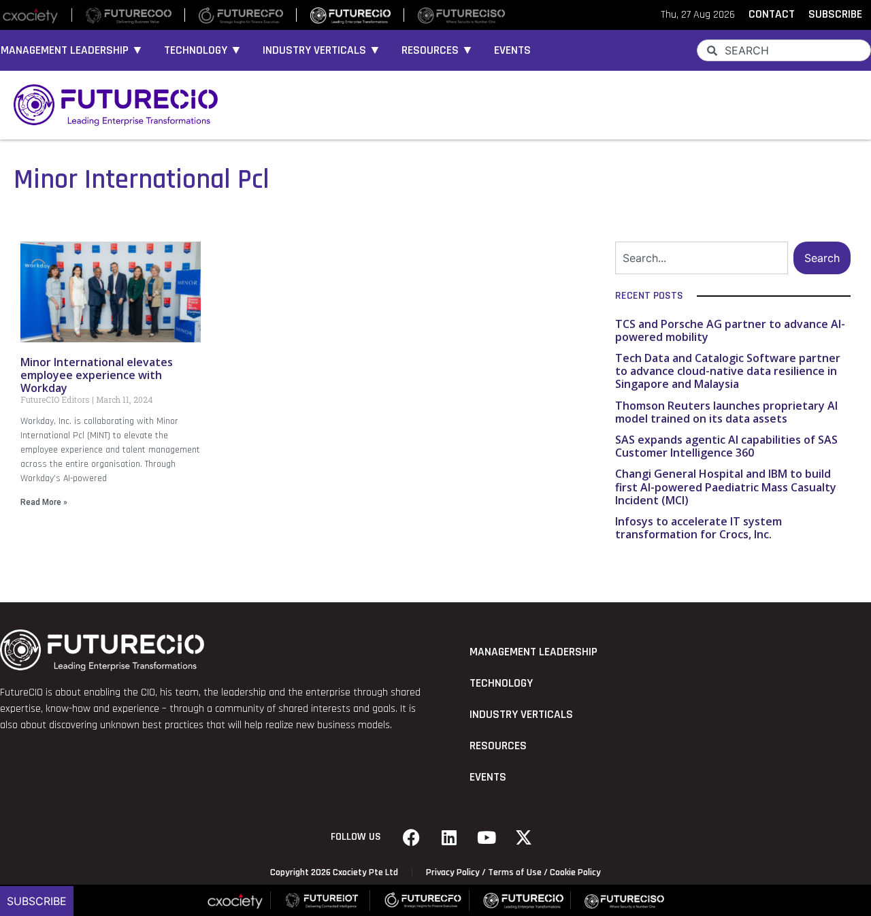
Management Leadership (533, 651)
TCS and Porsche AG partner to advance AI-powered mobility (730, 330)
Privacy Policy (453, 872)
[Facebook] (412, 837)
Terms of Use (515, 872)
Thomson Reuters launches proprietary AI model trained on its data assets (726, 412)
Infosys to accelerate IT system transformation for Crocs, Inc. (698, 528)
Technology (501, 683)
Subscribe (37, 901)
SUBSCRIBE (835, 14)
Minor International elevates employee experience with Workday (96, 375)
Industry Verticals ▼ (322, 50)
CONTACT (772, 14)
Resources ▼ (437, 50)
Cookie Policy (575, 872)
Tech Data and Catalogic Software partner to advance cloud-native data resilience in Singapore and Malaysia (727, 370)
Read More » (43, 502)
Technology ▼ (203, 50)
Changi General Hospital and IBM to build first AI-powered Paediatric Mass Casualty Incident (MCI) (725, 486)
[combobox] (784, 50)
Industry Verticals (521, 714)
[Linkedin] (449, 837)
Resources (498, 745)
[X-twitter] (524, 837)
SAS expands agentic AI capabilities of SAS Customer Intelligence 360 (726, 446)
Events (512, 50)
